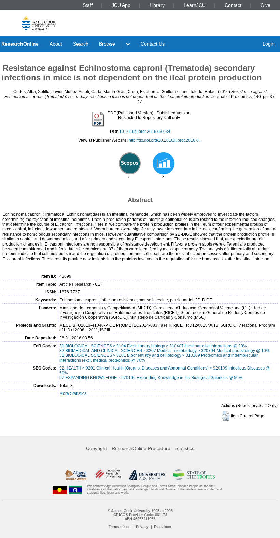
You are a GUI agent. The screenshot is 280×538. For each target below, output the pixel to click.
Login (269, 44)
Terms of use (119, 527)
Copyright (96, 448)
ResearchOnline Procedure (141, 448)
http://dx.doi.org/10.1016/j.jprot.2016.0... (165, 140)
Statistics (184, 448)
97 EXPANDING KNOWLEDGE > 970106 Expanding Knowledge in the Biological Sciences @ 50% (150, 377)
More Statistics (72, 393)
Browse (107, 44)
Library (157, 5)
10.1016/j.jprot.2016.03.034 (144, 131)
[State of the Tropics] (194, 474)
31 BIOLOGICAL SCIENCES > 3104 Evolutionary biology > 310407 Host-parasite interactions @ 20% (153, 345)
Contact (233, 5)
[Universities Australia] (147, 474)
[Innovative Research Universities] (107, 474)
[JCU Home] (39, 22)
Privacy (142, 527)
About (56, 44)
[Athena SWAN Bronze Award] (75, 474)
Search (80, 44)
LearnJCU (195, 5)
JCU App (121, 5)
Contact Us (153, 44)
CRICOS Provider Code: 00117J (140, 515)
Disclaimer (162, 527)
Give (265, 5)
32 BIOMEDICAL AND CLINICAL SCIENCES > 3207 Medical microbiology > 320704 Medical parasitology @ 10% (164, 350)
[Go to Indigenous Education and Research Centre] (60, 489)
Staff (88, 5)
